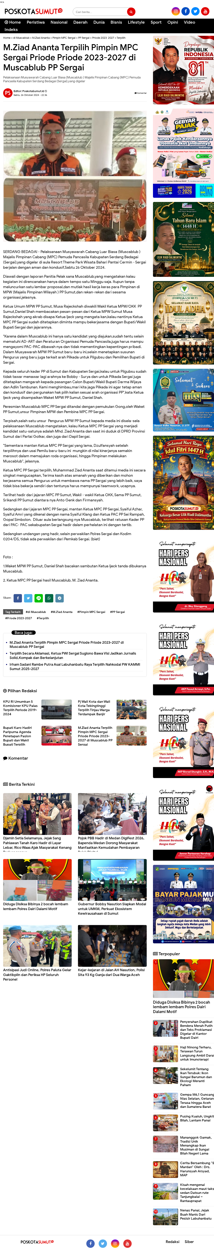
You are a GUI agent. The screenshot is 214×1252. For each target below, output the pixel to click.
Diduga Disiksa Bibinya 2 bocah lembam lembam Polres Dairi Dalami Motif (35, 906)
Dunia (99, 22)
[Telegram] (59, 598)
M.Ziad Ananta (41, 38)
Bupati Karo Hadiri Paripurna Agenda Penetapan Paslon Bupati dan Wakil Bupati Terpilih (17, 736)
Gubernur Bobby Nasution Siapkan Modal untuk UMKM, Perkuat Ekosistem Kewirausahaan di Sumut (112, 909)
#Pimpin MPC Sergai (91, 612)
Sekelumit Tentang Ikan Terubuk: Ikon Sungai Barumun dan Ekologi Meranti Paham (196, 1077)
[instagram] (176, 11)
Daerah (80, 22)
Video (189, 22)
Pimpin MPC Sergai (63, 38)
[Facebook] (18, 598)
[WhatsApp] (49, 598)
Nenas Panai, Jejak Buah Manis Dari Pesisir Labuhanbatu (195, 1214)
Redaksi (173, 1241)
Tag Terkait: (13, 612)
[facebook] (185, 11)
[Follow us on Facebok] (90, 1243)
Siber (189, 1241)
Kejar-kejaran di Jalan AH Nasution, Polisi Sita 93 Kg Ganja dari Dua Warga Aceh (111, 972)
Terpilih (121, 38)
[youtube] (205, 11)
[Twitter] (28, 598)
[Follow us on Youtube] (127, 1243)
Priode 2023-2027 (103, 38)
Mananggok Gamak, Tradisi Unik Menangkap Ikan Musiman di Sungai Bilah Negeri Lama (196, 1145)
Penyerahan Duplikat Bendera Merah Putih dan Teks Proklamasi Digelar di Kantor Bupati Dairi (196, 1030)
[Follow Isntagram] (115, 1243)
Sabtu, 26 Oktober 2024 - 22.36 (30, 95)
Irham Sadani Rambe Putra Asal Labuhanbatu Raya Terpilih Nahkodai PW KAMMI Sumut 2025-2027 (75, 666)
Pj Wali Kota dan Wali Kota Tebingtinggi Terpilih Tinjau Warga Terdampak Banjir (94, 708)
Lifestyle (136, 22)
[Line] (38, 598)
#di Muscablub (36, 612)
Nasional (59, 22)
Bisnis (116, 22)
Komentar (142, 93)
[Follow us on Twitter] (103, 1243)
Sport (156, 22)
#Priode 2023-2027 (18, 618)
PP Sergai (83, 38)
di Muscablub (21, 38)
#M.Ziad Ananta (62, 612)
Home (14, 22)
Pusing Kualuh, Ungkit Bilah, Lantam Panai (197, 1118)
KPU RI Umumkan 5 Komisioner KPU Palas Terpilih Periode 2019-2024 (20, 708)
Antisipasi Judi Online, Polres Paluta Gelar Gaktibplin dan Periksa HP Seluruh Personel (37, 974)
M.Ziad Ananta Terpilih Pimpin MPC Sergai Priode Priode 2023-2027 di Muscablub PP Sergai (67, 644)
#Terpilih (43, 618)
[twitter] (195, 11)
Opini (172, 22)
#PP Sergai (117, 612)
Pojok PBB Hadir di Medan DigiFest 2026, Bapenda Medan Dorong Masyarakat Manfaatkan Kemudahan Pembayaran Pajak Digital (111, 845)
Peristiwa (36, 22)
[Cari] (206, 25)
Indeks (11, 29)
